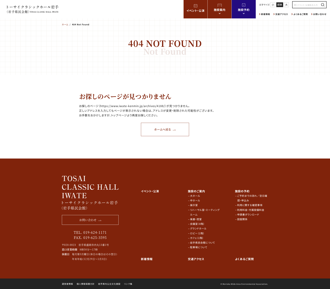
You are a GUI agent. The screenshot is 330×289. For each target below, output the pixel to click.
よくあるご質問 (300, 14)
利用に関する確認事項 (249, 205)
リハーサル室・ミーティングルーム (205, 212)
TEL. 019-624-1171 (90, 232)
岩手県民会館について (202, 242)
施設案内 (220, 10)
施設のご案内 (196, 191)
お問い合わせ (319, 14)
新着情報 (265, 14)
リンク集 (128, 283)
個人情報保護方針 (86, 283)
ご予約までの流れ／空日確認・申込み (252, 198)
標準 (279, 4)
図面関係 (242, 219)
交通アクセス (281, 14)
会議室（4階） (197, 223)
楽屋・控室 (196, 219)
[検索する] (323, 5)
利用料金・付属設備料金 (250, 210)
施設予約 (244, 10)
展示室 (194, 205)
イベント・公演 (195, 10)
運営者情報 (67, 283)
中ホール (195, 200)
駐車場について (198, 247)
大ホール (195, 195)
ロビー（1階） (197, 233)
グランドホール (198, 228)
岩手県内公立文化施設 (109, 283)
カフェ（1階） (197, 238)
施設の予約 (242, 191)
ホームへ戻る (162, 129)
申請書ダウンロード (248, 214)
